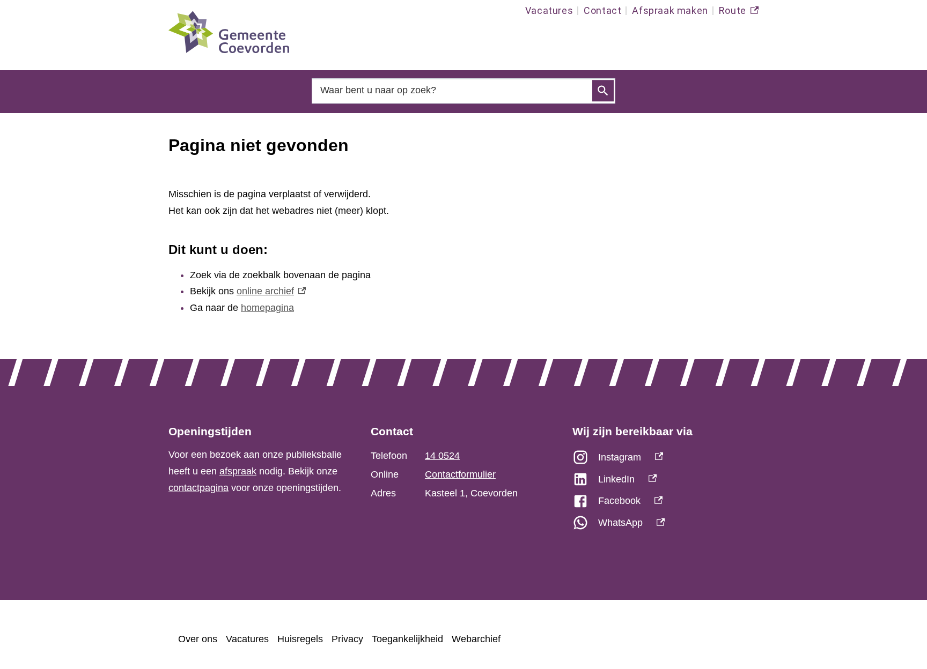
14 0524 (442, 455)
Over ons (197, 639)
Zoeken (603, 91)
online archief (271, 291)
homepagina (267, 307)
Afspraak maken (670, 10)
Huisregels (300, 639)
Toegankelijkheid (407, 639)
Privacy (347, 639)
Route (739, 13)
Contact (602, 10)
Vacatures (549, 10)
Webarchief (476, 639)
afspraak (237, 471)
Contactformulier (460, 474)
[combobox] (463, 90)
